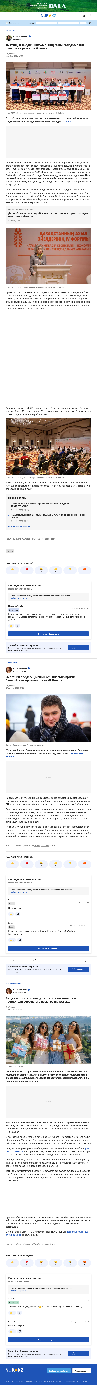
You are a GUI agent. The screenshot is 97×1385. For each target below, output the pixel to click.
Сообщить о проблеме (59, 1371)
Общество (10, 30)
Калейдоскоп (11, 662)
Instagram (80, 648)
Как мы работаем (13, 984)
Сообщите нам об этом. (45, 539)
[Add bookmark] (86, 961)
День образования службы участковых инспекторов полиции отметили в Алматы (48, 215)
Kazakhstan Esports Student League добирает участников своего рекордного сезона (48, 516)
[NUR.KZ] (48, 16)
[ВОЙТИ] (90, 15)
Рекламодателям (82, 1371)
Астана (10, 551)
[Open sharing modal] (61, 960)
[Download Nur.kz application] (48, 6)
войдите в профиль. (19, 598)
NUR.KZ (67, 121)
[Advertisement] (48, 142)
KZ (84, 16)
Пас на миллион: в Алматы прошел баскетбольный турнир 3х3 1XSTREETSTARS (42, 505)
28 (12, 1264)
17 (12, 866)
